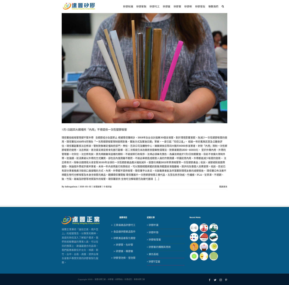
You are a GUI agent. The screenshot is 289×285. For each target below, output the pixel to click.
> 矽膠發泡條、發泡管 (123, 257)
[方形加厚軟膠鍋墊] (213, 256)
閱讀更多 (223, 186)
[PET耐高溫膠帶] (213, 227)
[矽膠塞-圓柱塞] (194, 227)
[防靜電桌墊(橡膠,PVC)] (213, 237)
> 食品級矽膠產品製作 (123, 231)
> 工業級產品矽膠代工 (123, 224)
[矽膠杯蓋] (213, 246)
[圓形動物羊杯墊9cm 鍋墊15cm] (203, 256)
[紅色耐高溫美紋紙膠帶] (203, 227)
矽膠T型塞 (154, 261)
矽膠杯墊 (153, 232)
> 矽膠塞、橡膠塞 (123, 251)
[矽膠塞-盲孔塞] (194, 237)
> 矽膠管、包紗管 (123, 244)
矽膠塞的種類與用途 (160, 246)
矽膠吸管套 (155, 239)
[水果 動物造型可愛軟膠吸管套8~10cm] (194, 246)
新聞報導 (97, 186)
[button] (223, 6)
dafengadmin (71, 186)
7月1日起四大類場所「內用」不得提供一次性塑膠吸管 (94, 129)
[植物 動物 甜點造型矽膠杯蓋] (203, 246)
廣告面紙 (153, 254)
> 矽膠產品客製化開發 (123, 238)
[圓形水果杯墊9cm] (194, 256)
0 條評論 (108, 186)
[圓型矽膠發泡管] (203, 237)
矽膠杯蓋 (153, 224)
